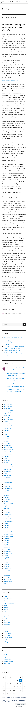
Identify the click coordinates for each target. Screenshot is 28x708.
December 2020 (8, 419)
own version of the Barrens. (10, 80)
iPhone (6, 618)
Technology (7, 635)
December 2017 (8, 447)
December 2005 (8, 579)
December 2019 (8, 426)
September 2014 (8, 482)
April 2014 (7, 486)
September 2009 (8, 521)
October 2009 (8, 519)
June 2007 (6, 560)
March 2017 (7, 460)
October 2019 (8, 428)
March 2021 (7, 417)
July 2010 (6, 506)
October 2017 (8, 452)
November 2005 (8, 581)
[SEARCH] (24, 324)
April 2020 (7, 421)
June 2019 (6, 430)
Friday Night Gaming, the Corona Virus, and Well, (13, 27)
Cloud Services (8, 599)
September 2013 (8, 488)
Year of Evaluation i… (13, 384)
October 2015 (8, 475)
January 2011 (7, 501)
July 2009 (6, 525)
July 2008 (6, 540)
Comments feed (8, 661)
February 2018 (8, 445)
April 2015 (7, 478)
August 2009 (7, 523)
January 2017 (7, 463)
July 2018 (6, 437)
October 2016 (8, 469)
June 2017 (6, 456)
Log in (5, 657)
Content (6, 601)
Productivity (7, 633)
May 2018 (6, 441)
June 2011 (6, 497)
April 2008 (7, 547)
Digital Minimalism (9, 603)
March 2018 (7, 443)
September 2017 (8, 454)
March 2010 (7, 512)
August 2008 (7, 538)
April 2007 (7, 564)
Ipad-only (6, 616)
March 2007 (7, 566)
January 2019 (7, 434)
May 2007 (6, 562)
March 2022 (7, 415)
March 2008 (7, 549)
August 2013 (7, 491)
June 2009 (6, 527)
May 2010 (6, 510)
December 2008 (8, 532)
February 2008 (8, 551)
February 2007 (8, 568)
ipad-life (6, 614)
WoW (5, 640)
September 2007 (8, 553)
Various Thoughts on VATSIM (12, 350)
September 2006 (8, 573)
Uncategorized (22, 313)
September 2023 (8, 411)
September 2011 (8, 493)
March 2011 (7, 499)
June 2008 (6, 543)
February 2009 (8, 530)
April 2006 (7, 575)
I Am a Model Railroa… (13, 389)
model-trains (7, 627)
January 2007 (7, 571)
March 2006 (7, 577)
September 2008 (8, 536)
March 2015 (7, 480)
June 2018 (6, 439)
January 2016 (7, 473)
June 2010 (6, 508)
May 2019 (6, 432)
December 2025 (8, 404)
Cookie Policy (8, 701)
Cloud (5, 596)
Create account (8, 655)
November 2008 (8, 534)
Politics (6, 631)
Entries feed (7, 659)
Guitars (6, 607)
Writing (6, 642)
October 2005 (8, 584)
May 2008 (6, 545)
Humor (6, 609)
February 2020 (8, 424)
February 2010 (8, 514)
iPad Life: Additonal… (13, 373)
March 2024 (7, 408)
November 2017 (8, 450)
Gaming (6, 605)
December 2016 (8, 465)
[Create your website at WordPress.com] (14, 1)
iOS (5, 612)
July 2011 (6, 495)
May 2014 (6, 484)
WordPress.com (8, 663)
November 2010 (8, 504)
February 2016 (8, 471)
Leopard (6, 620)
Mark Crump (7, 9)
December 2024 (8, 406)
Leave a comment (8, 315)
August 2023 (7, 413)
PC (4, 629)
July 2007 (6, 558)
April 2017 (7, 458)
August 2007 (7, 556)
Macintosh (7, 622)
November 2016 (8, 467)
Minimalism (7, 624)
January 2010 (7, 517)
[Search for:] (12, 324)
